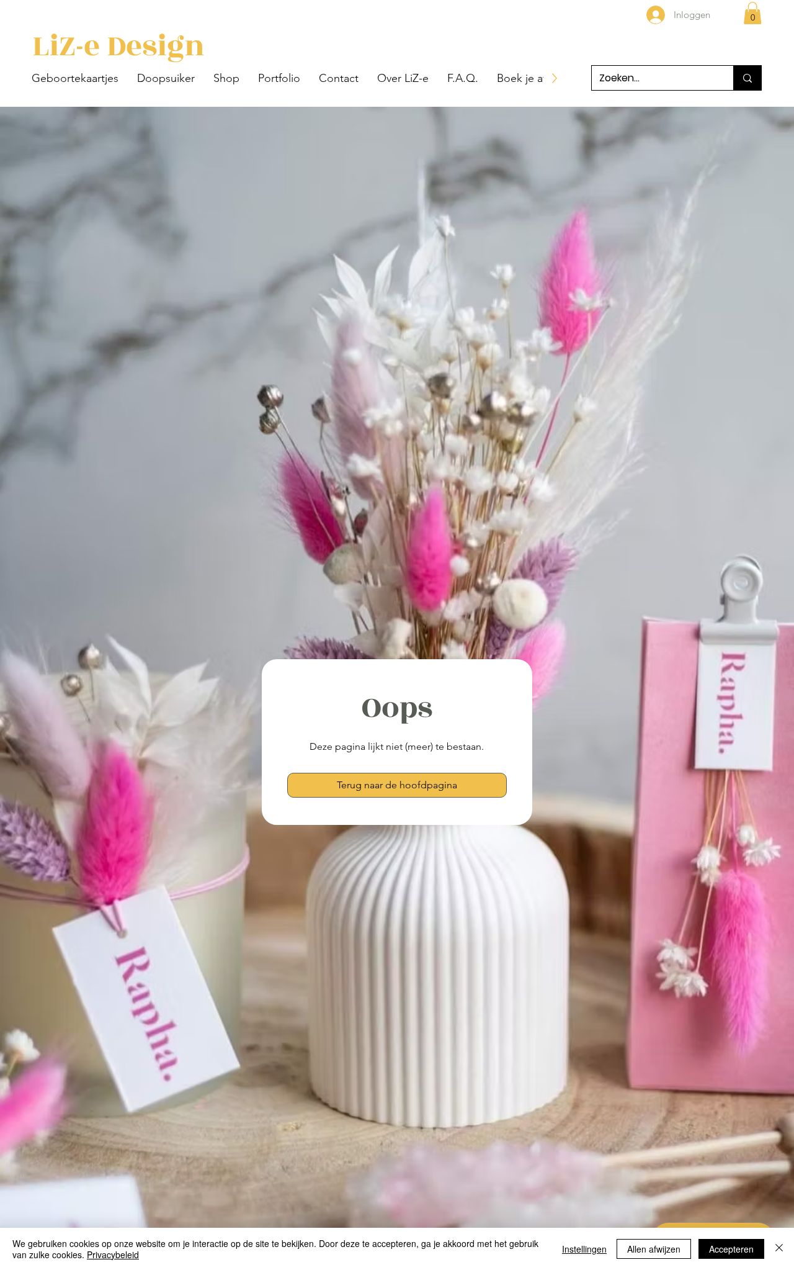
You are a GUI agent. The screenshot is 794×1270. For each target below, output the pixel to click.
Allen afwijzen (653, 1249)
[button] (75, 78)
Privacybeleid (113, 1254)
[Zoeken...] (747, 78)
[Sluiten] (779, 1249)
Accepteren (731, 1249)
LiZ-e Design (118, 46)
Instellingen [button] (584, 1249)
